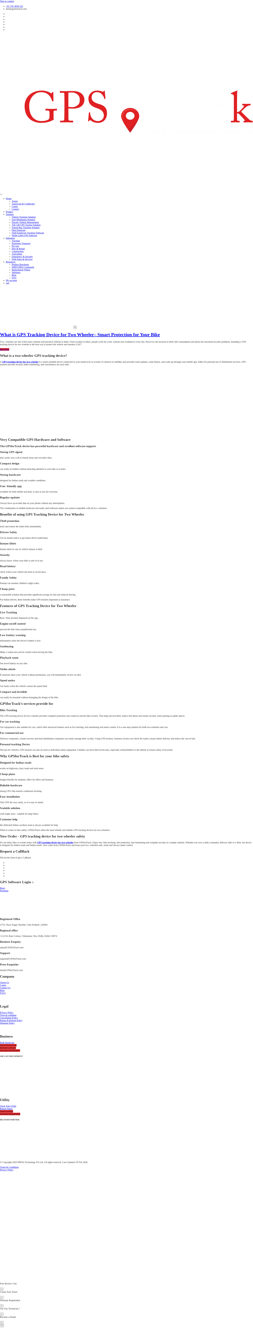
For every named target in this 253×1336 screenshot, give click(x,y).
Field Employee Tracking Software (28, 233)
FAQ (14, 277)
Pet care (15, 246)
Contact (15, 209)
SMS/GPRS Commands (23, 267)
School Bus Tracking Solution (26, 227)
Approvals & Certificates (23, 204)
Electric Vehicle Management (25, 222)
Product (9, 211)
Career (15, 206)
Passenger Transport (21, 243)
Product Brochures (20, 264)
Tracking (16, 241)
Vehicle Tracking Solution (24, 217)
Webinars (16, 272)
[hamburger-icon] (1, 194)
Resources (10, 262)
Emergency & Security (22, 256)
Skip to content (7, 1)
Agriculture (17, 254)
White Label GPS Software (24, 235)
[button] (8, 1045)
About (15, 201)
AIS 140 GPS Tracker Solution (26, 225)
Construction (18, 251)
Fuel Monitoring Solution (23, 219)
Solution (10, 214)
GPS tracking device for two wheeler (20, 362)
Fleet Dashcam (18, 230)
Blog (14, 275)
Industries (10, 238)
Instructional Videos (21, 270)
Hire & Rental (18, 248)
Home (9, 198)
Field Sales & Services (22, 259)
